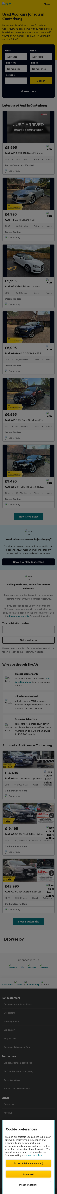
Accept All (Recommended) (28, 1163)
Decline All (28, 1174)
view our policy (34, 1155)
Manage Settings (28, 1184)
